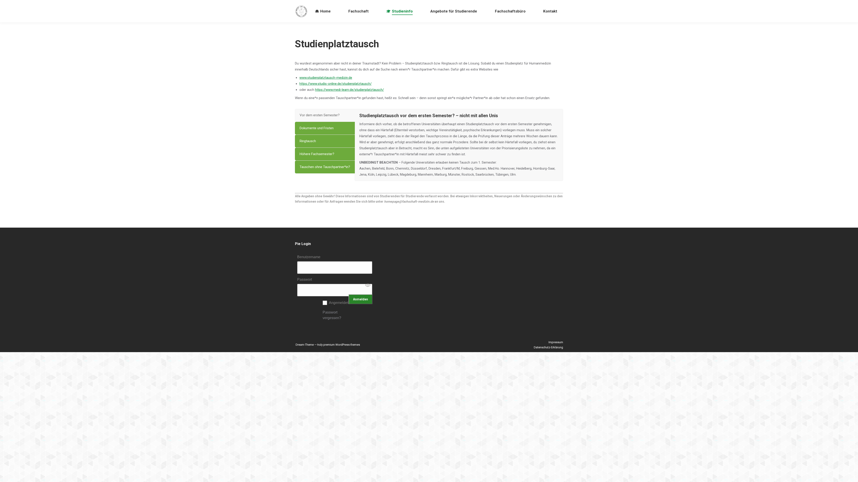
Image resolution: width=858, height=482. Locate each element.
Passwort (304, 279)
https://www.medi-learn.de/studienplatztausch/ (349, 90)
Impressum (556, 342)
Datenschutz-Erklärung (548, 347)
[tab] (325, 115)
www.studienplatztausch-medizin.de (325, 78)
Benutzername (308, 257)
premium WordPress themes (341, 344)
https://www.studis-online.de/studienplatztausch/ (335, 84)
